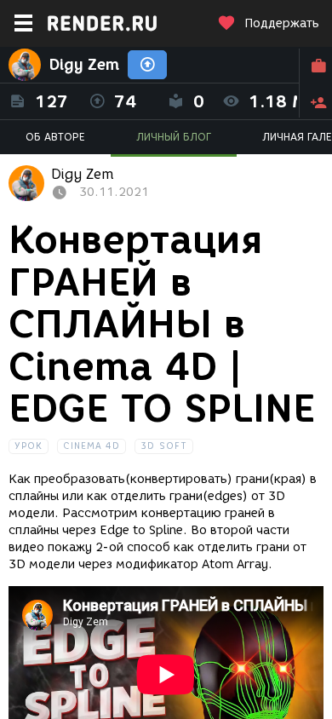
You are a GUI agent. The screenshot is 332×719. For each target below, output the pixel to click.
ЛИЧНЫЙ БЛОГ (173, 136)
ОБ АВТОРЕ (55, 136)
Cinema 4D (91, 446)
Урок (28, 446)
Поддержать (281, 23)
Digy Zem (84, 64)
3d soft (163, 446)
